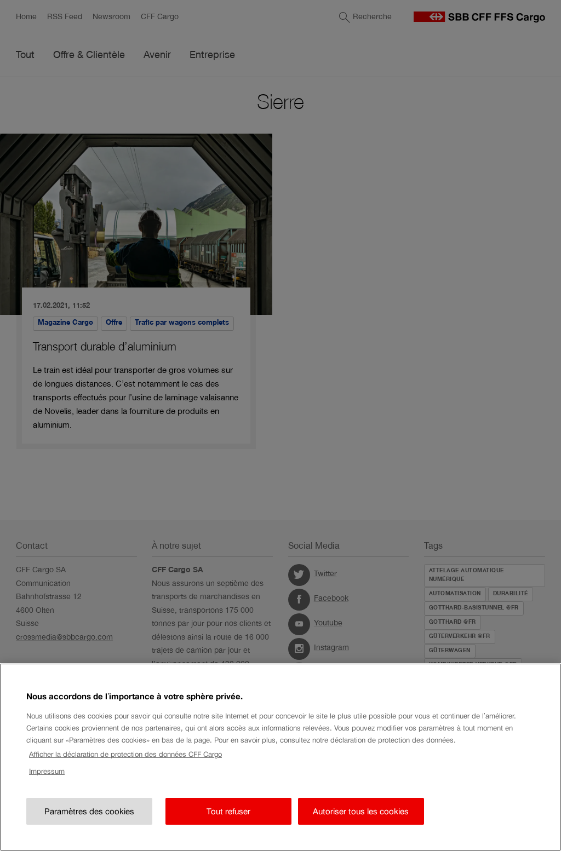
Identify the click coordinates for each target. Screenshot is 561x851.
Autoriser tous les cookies (361, 811)
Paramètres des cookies (89, 811)
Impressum (47, 771)
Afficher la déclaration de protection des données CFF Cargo (125, 754)
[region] (280, 757)
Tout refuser (228, 811)
